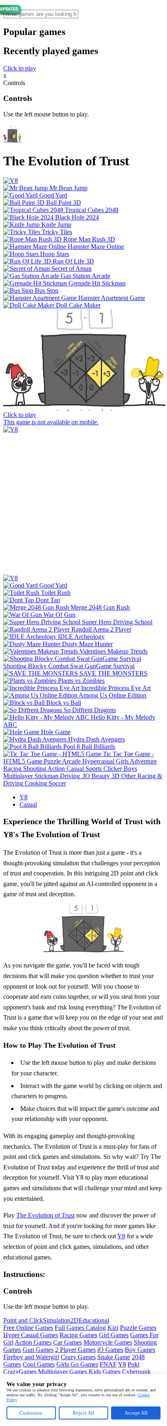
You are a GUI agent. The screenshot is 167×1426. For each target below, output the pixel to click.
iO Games (110, 1349)
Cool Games (39, 1364)
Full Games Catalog (80, 1327)
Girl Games (113, 1335)
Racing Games (78, 1335)
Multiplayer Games (62, 1371)
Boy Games (140, 1349)
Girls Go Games (77, 1364)
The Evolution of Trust (45, 1215)
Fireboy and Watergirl (31, 1357)
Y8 (23, 797)
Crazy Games (78, 1357)
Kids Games (104, 1371)
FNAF (108, 1364)
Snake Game (113, 1357)
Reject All (83, 1413)
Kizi (112, 1327)
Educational (94, 1320)
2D (75, 1320)
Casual (28, 804)
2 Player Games (75, 1349)
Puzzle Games (138, 1327)
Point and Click (23, 1320)
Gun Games (38, 1349)
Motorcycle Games (108, 1342)
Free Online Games (28, 1327)
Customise (31, 1413)
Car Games (67, 1342)
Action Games (33, 1342)
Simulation (57, 1320)
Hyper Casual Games (30, 1335)
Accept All (136, 1413)
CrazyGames (19, 1371)
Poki (133, 1364)
